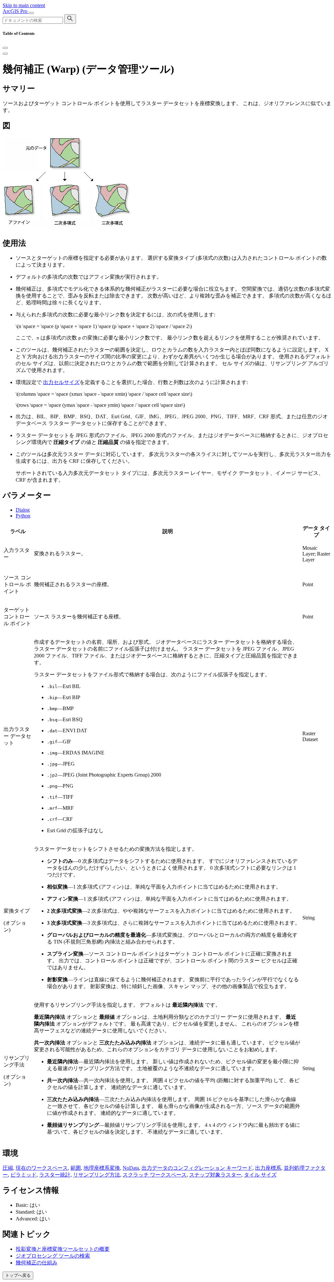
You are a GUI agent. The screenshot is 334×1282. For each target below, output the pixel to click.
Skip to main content (24, 5)
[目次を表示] (5, 54)
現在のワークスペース (42, 1168)
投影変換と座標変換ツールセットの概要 (63, 1249)
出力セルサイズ (61, 382)
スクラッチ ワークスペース (155, 1175)
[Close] (5, 48)
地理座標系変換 (102, 1168)
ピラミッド (23, 1175)
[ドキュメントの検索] (70, 19)
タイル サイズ (260, 1175)
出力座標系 (268, 1168)
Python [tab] (23, 515)
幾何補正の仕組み (36, 1262)
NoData (131, 1168)
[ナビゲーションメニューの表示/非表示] (31, 13)
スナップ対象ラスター (215, 1175)
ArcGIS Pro (16, 11)
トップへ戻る (18, 1275)
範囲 (75, 1168)
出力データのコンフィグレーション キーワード (197, 1168)
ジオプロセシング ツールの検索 (53, 1256)
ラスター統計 (54, 1175)
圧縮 (8, 1168)
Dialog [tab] (23, 510)
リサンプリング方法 (96, 1175)
